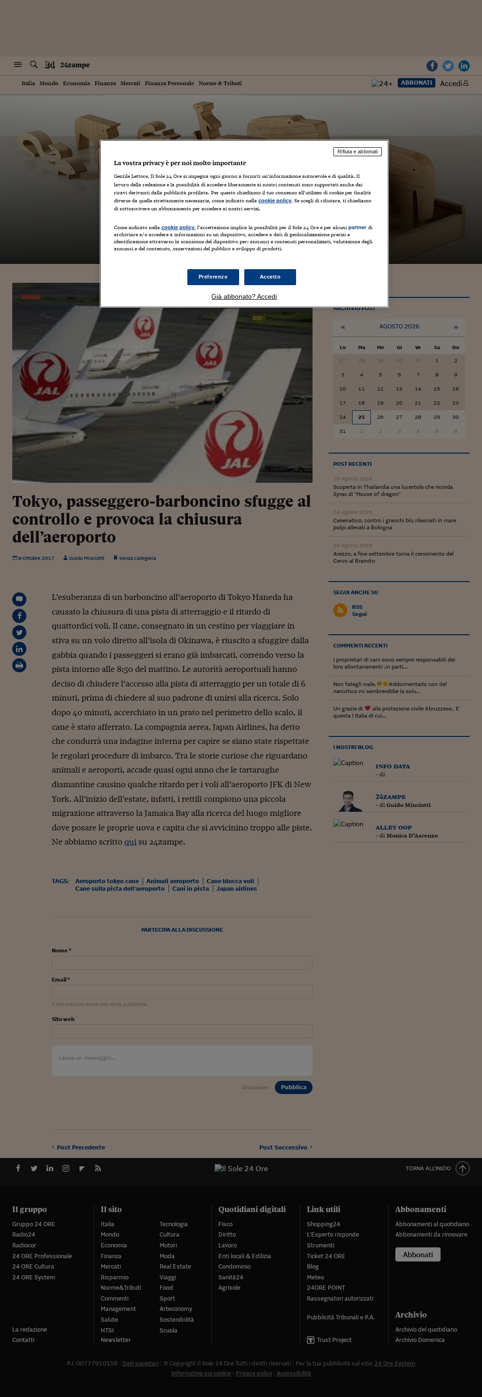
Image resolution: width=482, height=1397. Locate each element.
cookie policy (274, 200)
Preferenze (213, 276)
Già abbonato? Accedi (244, 296)
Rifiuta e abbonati (357, 151)
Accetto (270, 276)
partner (357, 227)
